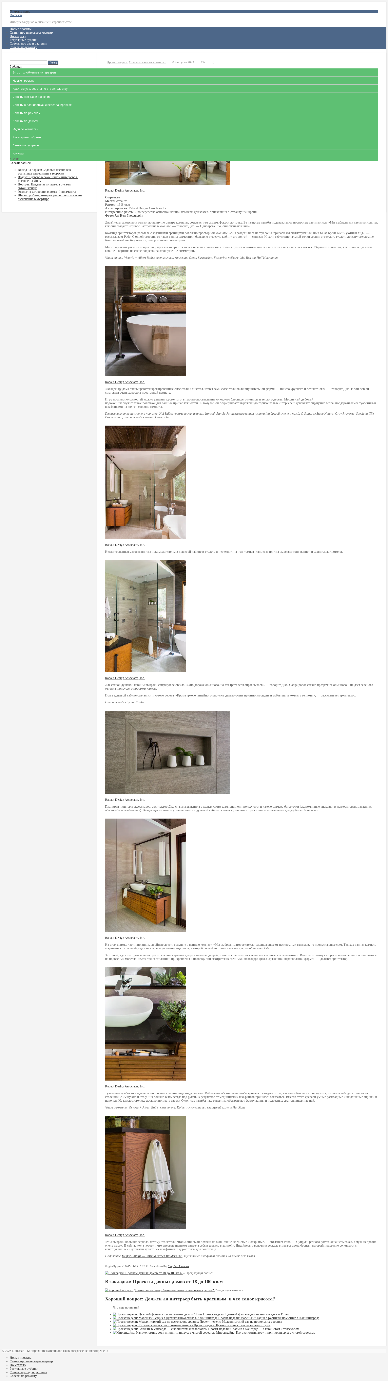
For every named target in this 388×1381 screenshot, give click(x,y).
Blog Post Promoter (178, 1266)
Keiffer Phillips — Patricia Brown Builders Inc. (152, 1256)
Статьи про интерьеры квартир (31, 32)
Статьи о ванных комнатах (147, 62)
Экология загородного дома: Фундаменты (47, 191)
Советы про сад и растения (28, 43)
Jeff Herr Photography (129, 215)
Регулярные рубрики (24, 40)
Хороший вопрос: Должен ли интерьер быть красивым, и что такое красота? (190, 1298)
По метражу (18, 36)
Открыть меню (20, 11)
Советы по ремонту (23, 47)
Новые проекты (21, 29)
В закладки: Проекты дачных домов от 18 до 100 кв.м (164, 1281)
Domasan (16, 15)
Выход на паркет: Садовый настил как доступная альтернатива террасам (44, 171)
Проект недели (117, 62)
